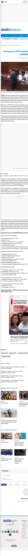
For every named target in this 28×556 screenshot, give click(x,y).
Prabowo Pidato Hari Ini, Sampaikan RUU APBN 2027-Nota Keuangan (12, 367)
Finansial (21, 35)
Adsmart (15, 38)
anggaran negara (6, 356)
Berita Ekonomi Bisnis (14, 45)
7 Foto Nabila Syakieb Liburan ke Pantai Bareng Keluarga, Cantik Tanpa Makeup (9, 422)
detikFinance (4, 45)
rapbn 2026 (4, 353)
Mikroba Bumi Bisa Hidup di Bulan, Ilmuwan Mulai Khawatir (19, 461)
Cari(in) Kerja (22, 38)
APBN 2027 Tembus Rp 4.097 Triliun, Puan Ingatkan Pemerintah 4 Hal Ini (11, 372)
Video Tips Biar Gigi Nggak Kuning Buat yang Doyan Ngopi (19, 444)
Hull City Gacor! (4, 403)
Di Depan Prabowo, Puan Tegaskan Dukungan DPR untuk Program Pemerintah (12, 381)
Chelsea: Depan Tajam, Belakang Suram (6, 459)
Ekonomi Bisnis (13, 35)
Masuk (25, 1)
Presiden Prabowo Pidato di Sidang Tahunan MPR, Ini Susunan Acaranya (12, 376)
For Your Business (7, 38)
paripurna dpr (12, 353)
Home (6, 35)
